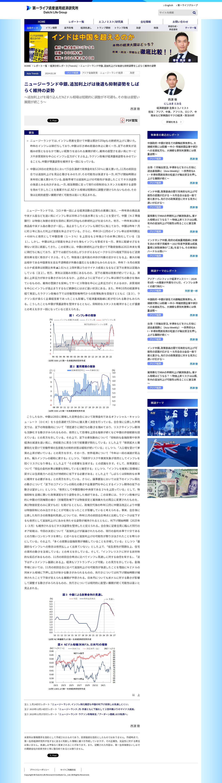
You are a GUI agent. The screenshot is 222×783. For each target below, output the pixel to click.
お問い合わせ (180, 21)
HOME (41, 21)
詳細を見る (172, 121)
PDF (132, 120)
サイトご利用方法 (68, 769)
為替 (138, 27)
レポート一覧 (40, 65)
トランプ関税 (103, 27)
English (169, 5)
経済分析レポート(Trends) (64, 65)
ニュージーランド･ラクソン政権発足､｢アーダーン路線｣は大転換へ (93, 714)
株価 (156, 27)
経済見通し (86, 27)
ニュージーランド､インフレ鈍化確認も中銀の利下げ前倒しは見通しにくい (90, 704)
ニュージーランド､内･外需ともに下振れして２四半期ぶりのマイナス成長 (96, 709)
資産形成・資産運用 (173, 28)
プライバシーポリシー (39, 769)
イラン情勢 (51, 27)
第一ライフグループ (188, 5)
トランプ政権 (121, 27)
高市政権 (68, 27)
